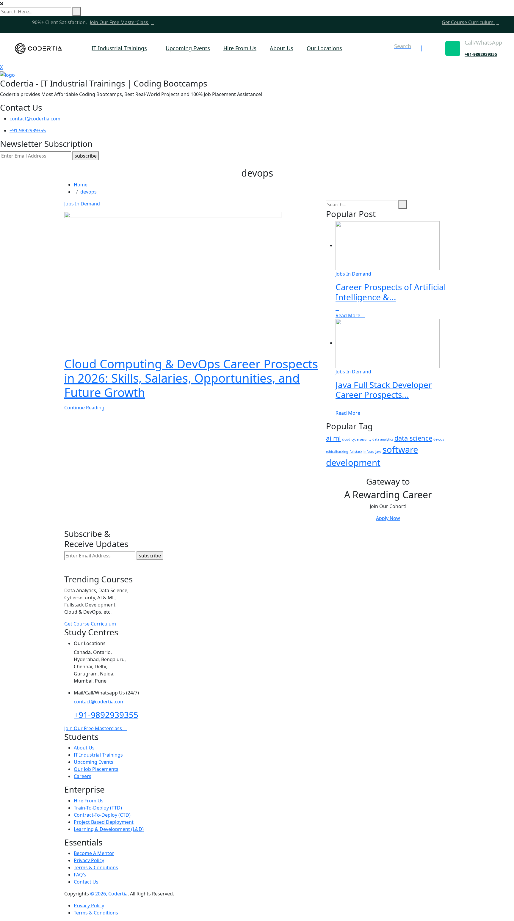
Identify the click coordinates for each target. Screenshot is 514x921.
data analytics (382, 439)
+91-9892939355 (481, 54)
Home (80, 184)
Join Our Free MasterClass (119, 22)
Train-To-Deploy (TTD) (98, 807)
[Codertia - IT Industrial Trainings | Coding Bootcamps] (38, 48)
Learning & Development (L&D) (109, 829)
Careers (82, 776)
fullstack (356, 452)
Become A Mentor (94, 853)
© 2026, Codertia (109, 893)
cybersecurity (361, 439)
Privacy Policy (89, 860)
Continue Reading (85, 407)
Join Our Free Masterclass (93, 728)
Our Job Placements (96, 769)
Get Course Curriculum (468, 22)
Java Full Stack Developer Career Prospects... (384, 389)
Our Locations (324, 48)
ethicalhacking (337, 452)
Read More (348, 315)
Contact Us (86, 881)
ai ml (333, 438)
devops (88, 191)
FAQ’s (80, 874)
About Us (281, 48)
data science (413, 438)
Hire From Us (239, 48)
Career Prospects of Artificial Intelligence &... (391, 292)
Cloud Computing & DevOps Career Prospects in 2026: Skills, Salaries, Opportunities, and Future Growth (191, 378)
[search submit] (76, 11)
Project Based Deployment (104, 822)
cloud (346, 439)
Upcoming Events (188, 48)
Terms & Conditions (96, 867)
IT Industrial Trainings (119, 48)
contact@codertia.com (35, 118)
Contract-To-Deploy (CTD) (102, 815)
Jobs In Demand (82, 203)
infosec (368, 452)
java (378, 452)
